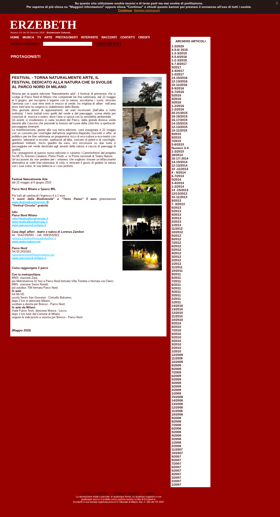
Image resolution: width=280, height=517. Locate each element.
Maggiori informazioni (147, 10)
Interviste (89, 37)
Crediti (144, 37)
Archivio (32, 44)
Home (14, 37)
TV (39, 37)
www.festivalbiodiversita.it (29, 202)
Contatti (127, 37)
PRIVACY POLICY (126, 493)
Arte (48, 37)
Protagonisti (67, 37)
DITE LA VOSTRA (95, 493)
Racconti (109, 37)
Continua (125, 10)
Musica (28, 37)
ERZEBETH (43, 24)
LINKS (149, 493)
